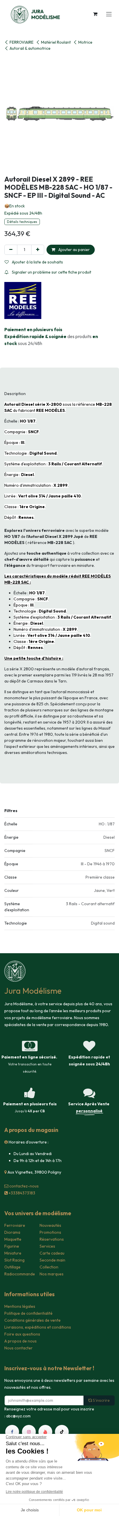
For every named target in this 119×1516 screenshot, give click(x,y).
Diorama (12, 1232)
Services (47, 1246)
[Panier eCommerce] (95, 14)
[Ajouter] (37, 250)
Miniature (12, 1253)
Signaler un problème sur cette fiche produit (51, 272)
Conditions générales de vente (32, 1320)
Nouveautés (50, 1225)
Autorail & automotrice (30, 48)
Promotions (50, 1232)
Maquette (12, 1239)
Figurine (11, 1246)
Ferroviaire (14, 1225)
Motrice (85, 42)
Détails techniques (22, 222)
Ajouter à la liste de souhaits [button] (37, 262)
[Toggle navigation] (109, 14)
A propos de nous (20, 1341)
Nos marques (52, 1274)
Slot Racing (14, 1260)
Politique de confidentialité (28, 1313)
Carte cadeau (52, 1253)
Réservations (52, 1239)
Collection (49, 1267)
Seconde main (52, 1260)
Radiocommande (19, 1274)
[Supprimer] (10, 250)
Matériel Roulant (56, 42)
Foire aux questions (22, 1334)
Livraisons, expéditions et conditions (37, 1327)
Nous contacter (18, 1348)
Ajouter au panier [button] (73, 249)
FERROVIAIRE (22, 42)
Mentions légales (19, 1306)
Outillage (12, 1267)
